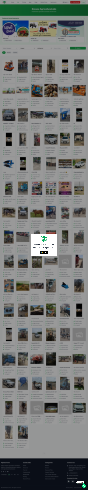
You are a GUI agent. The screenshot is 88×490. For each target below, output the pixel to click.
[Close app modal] (55, 236)
